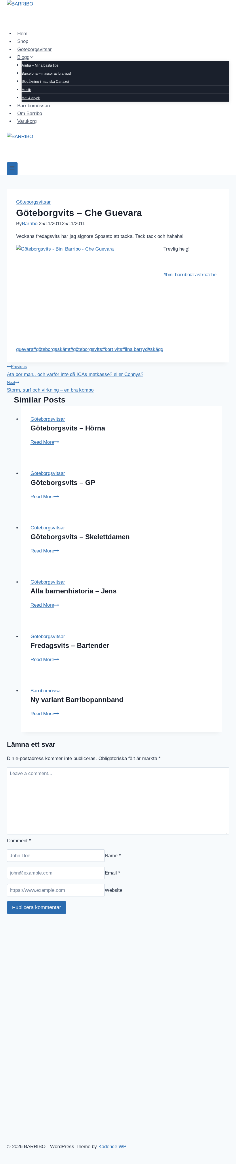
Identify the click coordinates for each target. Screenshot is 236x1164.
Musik (26, 90)
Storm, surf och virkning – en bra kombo (50, 386)
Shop (22, 41)
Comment (19, 840)
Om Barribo (29, 113)
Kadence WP (112, 1146)
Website (113, 890)
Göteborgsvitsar (34, 49)
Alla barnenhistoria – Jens (74, 591)
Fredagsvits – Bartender (70, 645)
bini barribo (176, 274)
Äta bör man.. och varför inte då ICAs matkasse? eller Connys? (75, 370)
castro (198, 274)
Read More (45, 442)
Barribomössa (45, 690)
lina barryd (135, 349)
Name (113, 855)
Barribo (29, 223)
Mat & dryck (31, 98)
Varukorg (27, 121)
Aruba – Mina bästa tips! (40, 65)
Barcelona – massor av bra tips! (46, 74)
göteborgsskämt (52, 349)
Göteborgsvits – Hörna (68, 428)
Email (112, 873)
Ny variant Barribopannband (77, 700)
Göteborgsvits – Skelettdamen (80, 537)
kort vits (112, 349)
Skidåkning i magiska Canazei (45, 82)
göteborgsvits (86, 349)
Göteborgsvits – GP (63, 482)
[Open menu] (12, 168)
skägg (155, 349)
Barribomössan (33, 105)
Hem (22, 33)
